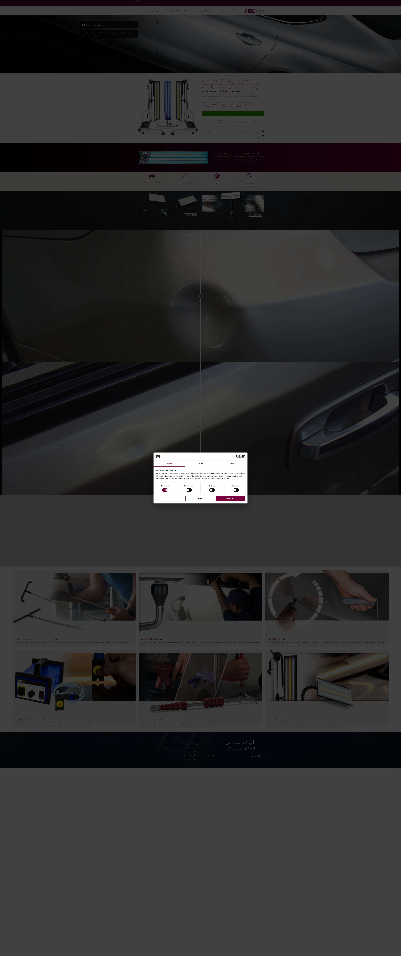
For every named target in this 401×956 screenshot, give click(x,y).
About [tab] (232, 463)
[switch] (189, 490)
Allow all (230, 498)
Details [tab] (200, 463)
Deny (200, 498)
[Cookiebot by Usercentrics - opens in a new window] (236, 456)
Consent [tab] (169, 463)
